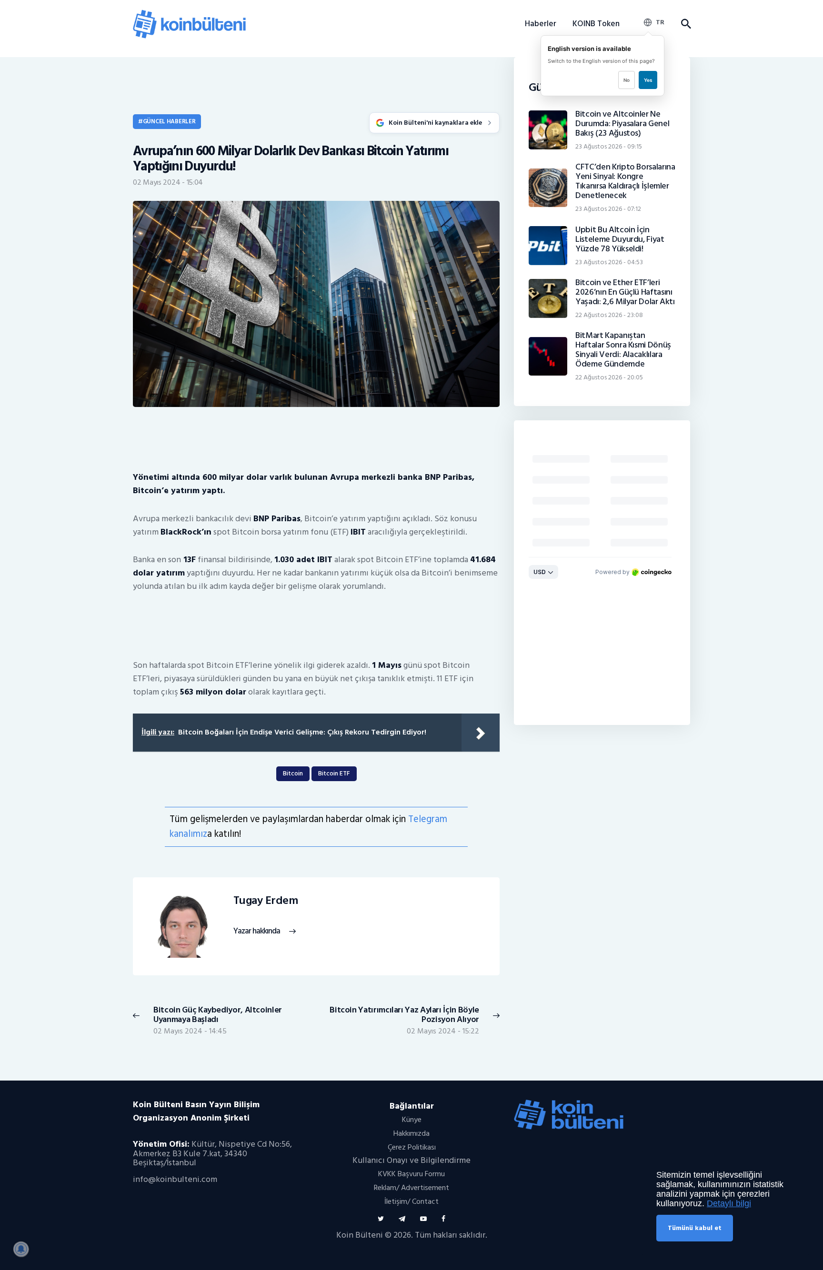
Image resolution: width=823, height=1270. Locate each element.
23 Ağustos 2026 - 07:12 (608, 208)
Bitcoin (293, 773)
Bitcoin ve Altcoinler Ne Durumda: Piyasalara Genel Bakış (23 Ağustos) (622, 123)
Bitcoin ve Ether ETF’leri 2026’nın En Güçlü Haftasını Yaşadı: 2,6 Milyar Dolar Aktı (625, 292)
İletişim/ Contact (411, 1201)
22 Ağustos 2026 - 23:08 (609, 314)
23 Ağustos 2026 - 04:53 (609, 262)
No (626, 80)
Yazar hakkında (256, 931)
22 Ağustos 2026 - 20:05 (609, 377)
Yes (648, 80)
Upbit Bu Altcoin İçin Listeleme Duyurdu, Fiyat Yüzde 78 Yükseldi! (619, 239)
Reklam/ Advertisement (411, 1187)
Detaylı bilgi (729, 1203)
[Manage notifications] (21, 1249)
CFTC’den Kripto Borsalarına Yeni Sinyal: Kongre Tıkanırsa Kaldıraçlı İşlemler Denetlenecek (625, 181)
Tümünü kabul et (695, 1227)
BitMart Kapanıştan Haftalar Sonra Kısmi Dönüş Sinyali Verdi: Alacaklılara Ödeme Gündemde (623, 350)
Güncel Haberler (169, 121)
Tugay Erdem (265, 901)
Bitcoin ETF (334, 773)
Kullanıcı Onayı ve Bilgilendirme (411, 1160)
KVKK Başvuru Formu (411, 1174)
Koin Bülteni (359, 1235)
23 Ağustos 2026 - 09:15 (608, 146)
